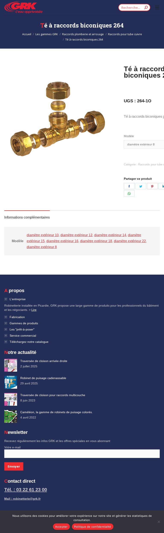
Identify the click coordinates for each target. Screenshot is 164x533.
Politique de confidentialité (92, 526)
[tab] (27, 215)
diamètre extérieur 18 (96, 241)
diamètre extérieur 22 (130, 241)
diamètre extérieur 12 (76, 235)
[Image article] (10, 365)
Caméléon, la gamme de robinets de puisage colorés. (56, 412)
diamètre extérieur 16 (62, 241)
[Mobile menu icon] (157, 7)
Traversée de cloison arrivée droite (43, 361)
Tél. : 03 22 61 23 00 (25, 489)
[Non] (159, 522)
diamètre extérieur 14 (110, 235)
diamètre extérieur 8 (42, 247)
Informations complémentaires (27, 217)
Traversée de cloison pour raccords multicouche (52, 395)
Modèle (129, 136)
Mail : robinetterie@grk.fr (22, 498)
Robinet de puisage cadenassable (43, 378)
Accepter (61, 526)
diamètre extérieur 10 (43, 235)
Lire (34, 309)
